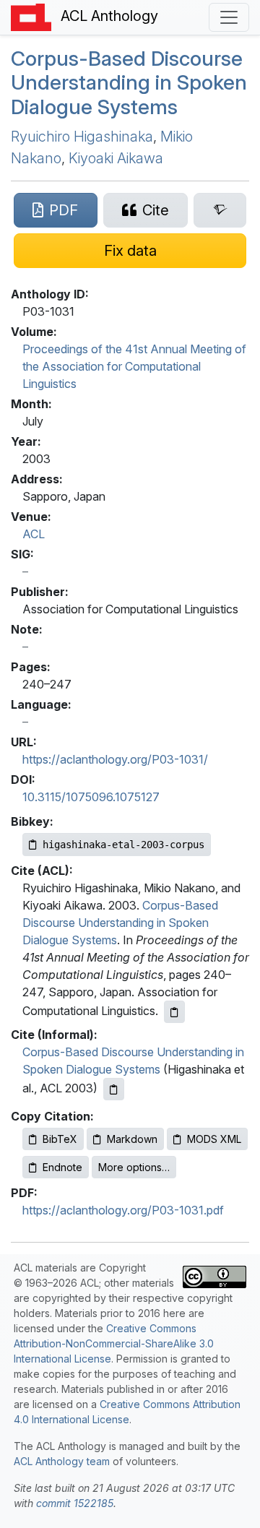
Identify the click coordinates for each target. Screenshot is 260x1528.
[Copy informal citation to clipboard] (113, 1089)
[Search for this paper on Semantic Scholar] (220, 210)
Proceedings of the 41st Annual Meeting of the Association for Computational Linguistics (134, 366)
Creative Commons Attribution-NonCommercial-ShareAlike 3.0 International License (114, 1343)
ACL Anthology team (62, 1461)
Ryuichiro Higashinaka (82, 136)
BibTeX (60, 1139)
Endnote (62, 1167)
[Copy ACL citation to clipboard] (174, 1012)
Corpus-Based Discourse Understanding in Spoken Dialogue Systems (129, 82)
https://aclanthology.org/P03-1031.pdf (123, 1210)
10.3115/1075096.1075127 (91, 797)
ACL (33, 534)
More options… (134, 1167)
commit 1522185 (74, 1503)
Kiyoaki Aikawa (116, 158)
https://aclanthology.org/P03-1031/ (115, 759)
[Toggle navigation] (229, 17)
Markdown (132, 1139)
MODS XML (214, 1139)
